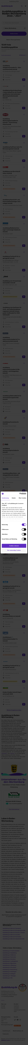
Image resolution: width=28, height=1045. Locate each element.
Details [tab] (14, 498)
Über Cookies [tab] (22, 498)
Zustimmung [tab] (5, 498)
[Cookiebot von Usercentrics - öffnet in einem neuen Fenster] (19, 494)
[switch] (24, 529)
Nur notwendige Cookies (14, 550)
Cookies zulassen (14, 545)
